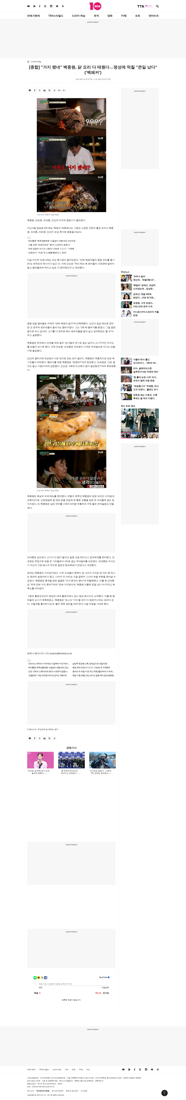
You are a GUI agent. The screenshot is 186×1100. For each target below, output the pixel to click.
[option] (140, 420)
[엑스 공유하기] (39, 90)
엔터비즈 (154, 15)
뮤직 (96, 15)
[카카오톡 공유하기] (29, 90)
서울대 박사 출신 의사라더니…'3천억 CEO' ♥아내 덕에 (145, 363)
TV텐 (124, 15)
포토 (137, 15)
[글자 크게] (59, 90)
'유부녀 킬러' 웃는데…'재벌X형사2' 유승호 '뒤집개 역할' (143, 279)
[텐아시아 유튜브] (28, 6)
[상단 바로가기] (164, 1093)
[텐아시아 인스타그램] (51, 6)
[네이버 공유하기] (44, 90)
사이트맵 (84, 1091)
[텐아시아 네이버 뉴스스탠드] (57, 6)
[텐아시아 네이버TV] (34, 6)
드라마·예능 (78, 15)
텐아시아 (40, 1095)
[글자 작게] (64, 90)
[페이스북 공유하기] (34, 90)
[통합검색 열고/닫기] (157, 6)
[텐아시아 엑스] (45, 6)
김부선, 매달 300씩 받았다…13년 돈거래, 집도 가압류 (143, 297)
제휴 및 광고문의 (72, 1091)
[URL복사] (54, 90)
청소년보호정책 (57, 1091)
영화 (109, 15)
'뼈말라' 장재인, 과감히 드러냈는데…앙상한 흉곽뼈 (144, 288)
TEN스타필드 (55, 15)
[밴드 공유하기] (49, 90)
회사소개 (30, 1091)
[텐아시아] (95, 6)
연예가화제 (33, 15)
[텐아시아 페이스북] (39, 6)
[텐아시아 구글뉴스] (63, 6)
